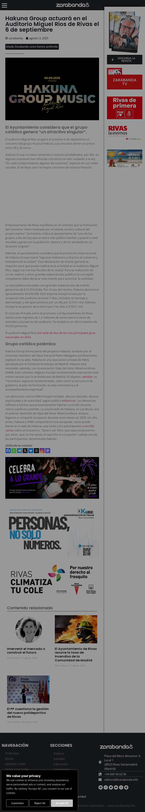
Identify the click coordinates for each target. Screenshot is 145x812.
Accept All (62, 803)
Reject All (39, 803)
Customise (17, 803)
